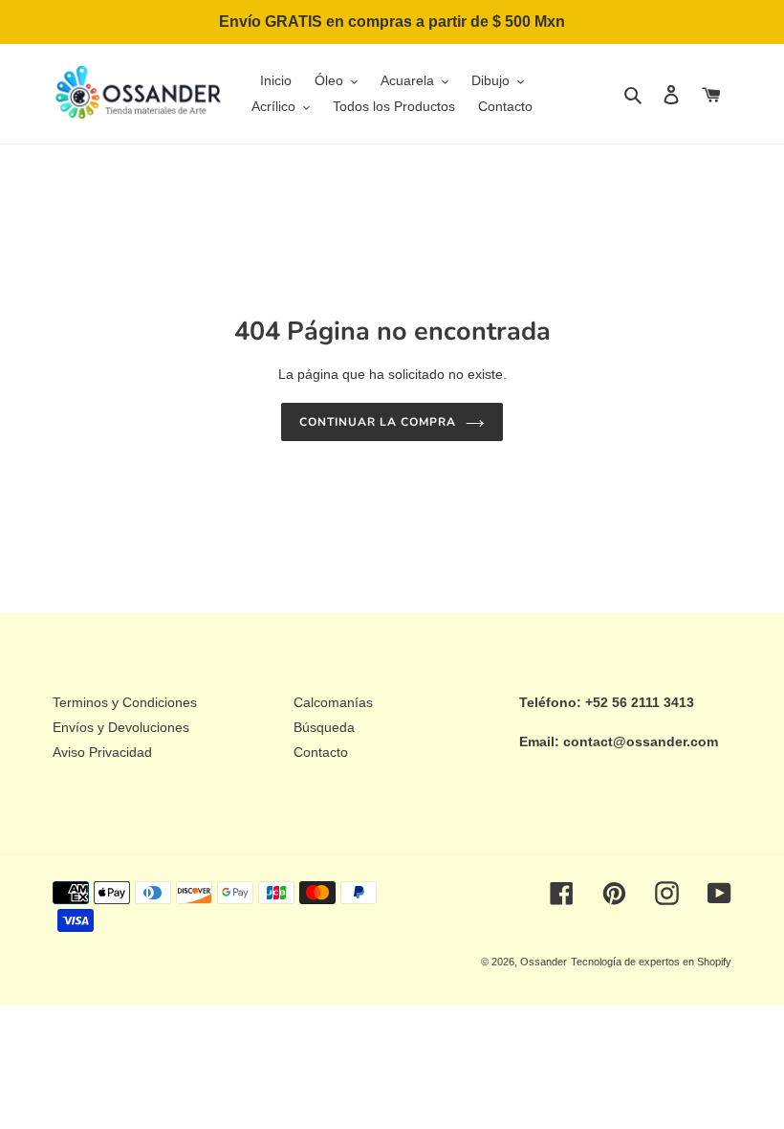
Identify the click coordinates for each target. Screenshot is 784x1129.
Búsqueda (324, 727)
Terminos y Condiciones (125, 702)
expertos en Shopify (685, 961)
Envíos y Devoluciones (121, 727)
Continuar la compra (377, 422)
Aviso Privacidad (102, 752)
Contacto (321, 752)
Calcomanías (333, 702)
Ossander (543, 961)
